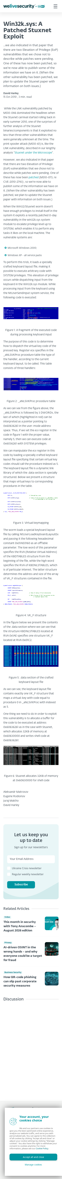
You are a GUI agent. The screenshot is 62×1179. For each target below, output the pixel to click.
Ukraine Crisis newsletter (26, 868)
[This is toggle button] (55, 6)
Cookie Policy (42, 1148)
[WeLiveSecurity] (24, 6)
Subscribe (21, 884)
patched (34, 177)
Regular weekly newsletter (28, 874)
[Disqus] (31, 1048)
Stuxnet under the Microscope (33, 152)
